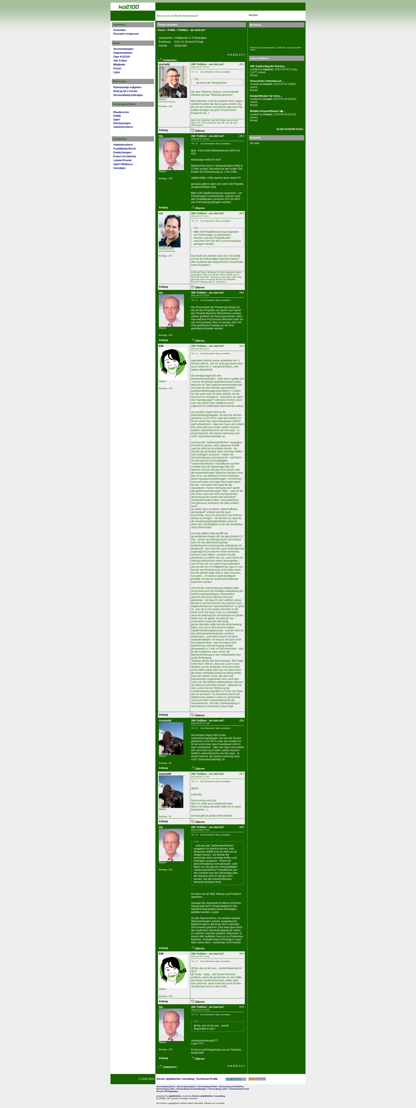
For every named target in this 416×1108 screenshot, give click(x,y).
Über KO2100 (121, 56)
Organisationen (122, 52)
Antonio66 (165, 720)
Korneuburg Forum (239, 1089)
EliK (161, 346)
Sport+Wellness (123, 164)
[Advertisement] (275, 36)
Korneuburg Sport (186, 1086)
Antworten (169, 60)
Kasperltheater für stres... (266, 95)
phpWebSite (175, 1096)
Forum (117, 68)
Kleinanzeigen (122, 123)
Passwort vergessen (126, 33)
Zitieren (200, 130)
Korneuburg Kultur (207, 1086)
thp (161, 136)
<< (228, 54)
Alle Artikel (120, 60)
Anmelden (119, 30)
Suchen (253, 15)
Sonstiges (119, 168)
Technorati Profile (207, 1078)
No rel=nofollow (257, 1078)
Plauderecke (121, 112)
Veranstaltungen (123, 48)
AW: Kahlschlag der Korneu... (268, 66)
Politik (117, 115)
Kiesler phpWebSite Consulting (208, 1096)
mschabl (164, 64)
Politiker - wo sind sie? (192, 30)
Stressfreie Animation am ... (267, 81)
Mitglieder (119, 64)
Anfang (163, 130)
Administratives (123, 126)
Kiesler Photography (167, 1091)
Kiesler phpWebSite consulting (175, 1078)
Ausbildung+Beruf (124, 148)
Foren (161, 30)
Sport (116, 119)
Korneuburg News (165, 1086)
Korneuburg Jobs (165, 1089)
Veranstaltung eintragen (128, 95)
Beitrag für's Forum (125, 91)
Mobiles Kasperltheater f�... (267, 111)
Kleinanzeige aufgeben (127, 87)
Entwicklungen (122, 152)
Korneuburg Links (218, 1089)
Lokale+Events (122, 160)
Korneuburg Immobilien (231, 1086)
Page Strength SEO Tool (236, 1079)
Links (116, 72)
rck (161, 213)
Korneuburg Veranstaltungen (192, 1089)
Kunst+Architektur (124, 156)
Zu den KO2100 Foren (289, 129)
